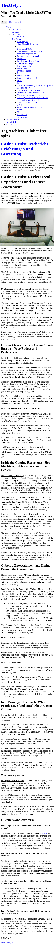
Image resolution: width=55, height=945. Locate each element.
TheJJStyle (11, 5)
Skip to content (14, 22)
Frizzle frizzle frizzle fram (28, 61)
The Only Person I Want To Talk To (32, 97)
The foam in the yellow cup (28, 90)
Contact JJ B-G (12, 124)
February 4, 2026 (8, 942)
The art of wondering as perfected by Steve (35, 85)
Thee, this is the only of (27, 102)
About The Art (12, 119)
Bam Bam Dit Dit (24, 49)
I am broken (22, 68)
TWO (19, 105)
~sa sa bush (22, 117)
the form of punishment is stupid (30, 93)
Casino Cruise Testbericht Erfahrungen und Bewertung (24, 148)
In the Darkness (23, 76)
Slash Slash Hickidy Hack (28, 44)
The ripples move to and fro (28, 100)
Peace (19, 80)
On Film (15, 32)
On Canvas (16, 29)
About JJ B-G (12, 122)
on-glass (20, 37)
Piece (19, 83)
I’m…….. (21, 73)
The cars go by (23, 88)
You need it (22, 114)
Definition (21, 58)
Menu (4, 22)
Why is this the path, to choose (30, 107)
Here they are (22, 41)
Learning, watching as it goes (29, 78)
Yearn (19, 110)
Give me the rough (25, 63)
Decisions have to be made (28, 56)
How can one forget (25, 66)
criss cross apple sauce (26, 54)
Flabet (45, 833)
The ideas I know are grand (28, 95)
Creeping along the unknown (29, 51)
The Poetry (16, 39)
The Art (9, 27)
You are (20, 112)
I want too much (24, 71)
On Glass (16, 34)
